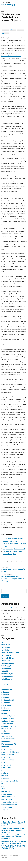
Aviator (4, 687)
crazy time (5, 733)
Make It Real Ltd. (7, 2)
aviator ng (5, 692)
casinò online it (7, 724)
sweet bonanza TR (8, 797)
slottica (4, 789)
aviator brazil (6, 689)
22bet (3, 682)
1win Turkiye (6, 655)
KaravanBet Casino (8, 739)
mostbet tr (5, 757)
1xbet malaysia (7, 674)
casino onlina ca (7, 718)
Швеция (4, 810)
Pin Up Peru (6, 768)
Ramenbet (5, 778)
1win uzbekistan (7, 658)
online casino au (7, 760)
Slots (3, 786)
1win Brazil (5, 647)
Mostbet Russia (7, 755)
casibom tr (5, 711)
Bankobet (5, 695)
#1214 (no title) (7, 5)
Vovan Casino (6, 807)
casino (4, 713)
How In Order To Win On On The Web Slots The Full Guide (13, 842)
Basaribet (5, 697)
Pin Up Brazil (6, 765)
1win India (5, 650)
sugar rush (5, 791)
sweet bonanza (7, 794)
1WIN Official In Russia (10, 653)
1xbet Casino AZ (7, 663)
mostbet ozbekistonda (10, 752)
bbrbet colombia (8, 700)
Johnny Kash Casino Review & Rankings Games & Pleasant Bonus (13, 824)
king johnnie (6, 741)
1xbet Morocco (7, 676)
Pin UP (4, 762)
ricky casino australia (9, 781)
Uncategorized (21, 561)
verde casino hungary (9, 802)
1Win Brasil (5, 645)
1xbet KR (4, 671)
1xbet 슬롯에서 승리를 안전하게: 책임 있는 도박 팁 (13, 847)
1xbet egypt (6, 666)
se (2, 784)
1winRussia (5, 661)
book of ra (5, 708)
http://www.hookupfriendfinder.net (11, 56)
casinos (4, 731)
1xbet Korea (6, 668)
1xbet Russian (6, 679)
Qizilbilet (5, 776)
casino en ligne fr (8, 716)
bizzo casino (6, 705)
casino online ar (7, 721)
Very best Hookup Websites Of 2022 (14, 549)
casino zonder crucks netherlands (9, 727)
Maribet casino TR (8, 744)
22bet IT (4, 684)
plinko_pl (5, 773)
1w (2, 642)
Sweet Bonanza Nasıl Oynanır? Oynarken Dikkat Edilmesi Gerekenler (13, 830)
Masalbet (5, 747)
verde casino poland (9, 805)
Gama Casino (6, 736)
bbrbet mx (5, 703)
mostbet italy (6, 749)
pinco (3, 770)
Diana (4, 24)
